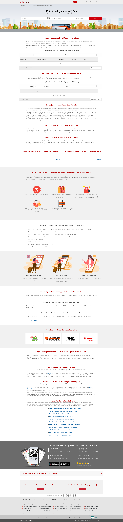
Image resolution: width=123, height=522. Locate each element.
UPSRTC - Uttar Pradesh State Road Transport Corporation (64, 424)
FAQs (57, 517)
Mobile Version (42, 517)
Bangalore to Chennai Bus (45, 506)
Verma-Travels (33, 320)
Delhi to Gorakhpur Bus (59, 513)
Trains (80, 2)
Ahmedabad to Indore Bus (60, 510)
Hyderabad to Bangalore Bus (30, 504)
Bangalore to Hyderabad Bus (30, 506)
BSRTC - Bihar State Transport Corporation (60, 432)
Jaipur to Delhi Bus (89, 510)
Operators (22, 517)
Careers (49, 517)
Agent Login (71, 517)
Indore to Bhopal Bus (75, 508)
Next (99, 67)
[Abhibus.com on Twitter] (66, 495)
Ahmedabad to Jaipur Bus (29, 510)
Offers (91, 2)
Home (22, 5)
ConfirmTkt (30, 520)
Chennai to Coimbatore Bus (91, 506)
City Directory (28, 5)
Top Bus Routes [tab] (26, 499)
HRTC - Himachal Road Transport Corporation (61, 416)
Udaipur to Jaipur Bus (75, 510)
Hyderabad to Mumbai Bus (60, 504)
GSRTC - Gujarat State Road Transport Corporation (62, 419)
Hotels (85, 2)
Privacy (65, 517)
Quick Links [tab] (77, 500)
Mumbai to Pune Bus (28, 508)
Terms (61, 517)
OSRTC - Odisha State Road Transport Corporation (62, 429)
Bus (75, 2)
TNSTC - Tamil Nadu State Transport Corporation (62, 421)
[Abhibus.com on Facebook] (64, 495)
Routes (27, 517)
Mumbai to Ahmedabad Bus (60, 508)
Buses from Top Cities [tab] (40, 500)
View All (58, 159)
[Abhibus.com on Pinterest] (76, 495)
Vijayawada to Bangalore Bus (76, 504)
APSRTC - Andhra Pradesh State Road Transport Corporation (65, 408)
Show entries (39, 55)
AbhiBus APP (50, 373)
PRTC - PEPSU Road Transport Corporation (60, 435)
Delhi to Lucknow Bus (44, 513)
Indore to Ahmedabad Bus (91, 508)
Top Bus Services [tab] (66, 500)
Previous (93, 67)
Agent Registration (79, 517)
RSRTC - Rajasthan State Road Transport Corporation (63, 427)
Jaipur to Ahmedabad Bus (29, 513)
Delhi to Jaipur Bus (89, 513)
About (31, 517)
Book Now (40, 489)
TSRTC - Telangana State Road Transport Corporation (63, 411)
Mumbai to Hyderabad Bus (45, 508)
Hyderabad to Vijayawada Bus (46, 504)
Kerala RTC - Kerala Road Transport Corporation (61, 413)
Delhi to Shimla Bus (74, 513)
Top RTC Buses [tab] (54, 500)
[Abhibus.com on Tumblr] (73, 495)
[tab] (61, 473)
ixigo (26, 520)
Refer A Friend (98, 2)
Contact (36, 517)
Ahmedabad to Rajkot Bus (45, 510)
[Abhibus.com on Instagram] (71, 495)
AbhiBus (22, 520)
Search (95, 18)
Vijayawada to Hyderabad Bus (92, 504)
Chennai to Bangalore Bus (60, 506)
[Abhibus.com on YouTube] (68, 495)
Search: (67, 54)
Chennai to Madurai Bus (75, 506)
